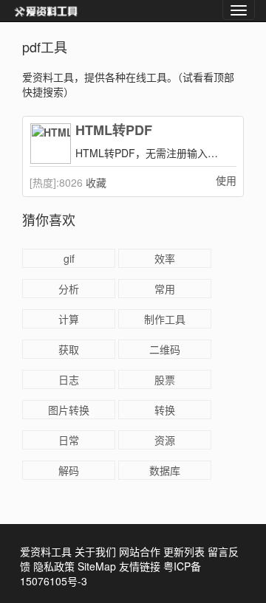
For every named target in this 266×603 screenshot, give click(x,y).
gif (69, 258)
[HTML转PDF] (50, 143)
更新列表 (184, 551)
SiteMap (97, 566)
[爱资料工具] (46, 11)
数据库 (164, 470)
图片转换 (68, 409)
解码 (68, 470)
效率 (164, 258)
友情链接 (139, 566)
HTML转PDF (113, 130)
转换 (164, 409)
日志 (68, 379)
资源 (164, 440)
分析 (68, 288)
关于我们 (95, 551)
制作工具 (164, 318)
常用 (164, 288)
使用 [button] (226, 180)
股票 (164, 379)
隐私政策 (54, 566)
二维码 (164, 349)
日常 (68, 440)
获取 (68, 349)
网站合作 (139, 551)
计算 (68, 318)
